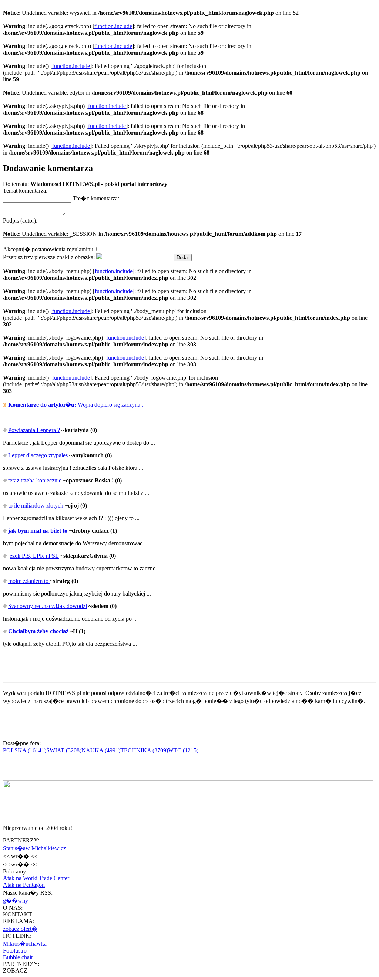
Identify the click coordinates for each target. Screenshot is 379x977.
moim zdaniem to (29, 581)
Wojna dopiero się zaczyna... (76, 404)
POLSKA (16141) (24, 750)
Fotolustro (15, 950)
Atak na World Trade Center (36, 878)
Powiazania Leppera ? (34, 430)
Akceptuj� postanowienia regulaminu (49, 249)
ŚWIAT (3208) (63, 750)
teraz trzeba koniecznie (34, 480)
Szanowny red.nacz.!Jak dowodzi (47, 606)
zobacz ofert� (20, 929)
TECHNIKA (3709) (144, 750)
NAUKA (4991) (100, 750)
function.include (113, 26)
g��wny (15, 901)
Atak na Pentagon (24, 885)
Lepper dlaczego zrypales (38, 455)
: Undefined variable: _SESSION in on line (152, 227)
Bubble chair (18, 957)
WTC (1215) (183, 750)
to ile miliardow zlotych (35, 505)
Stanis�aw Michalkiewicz (34, 848)
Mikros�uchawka (25, 943)
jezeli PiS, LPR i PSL (33, 556)
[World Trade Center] (188, 815)
